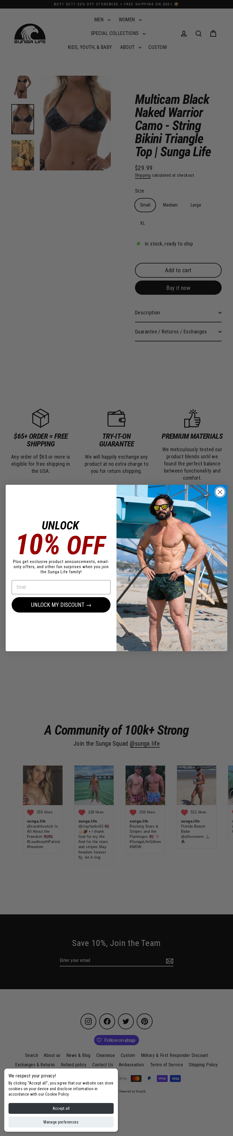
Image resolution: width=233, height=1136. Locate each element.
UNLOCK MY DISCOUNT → (61, 604)
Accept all (61, 1108)
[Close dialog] (220, 492)
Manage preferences (60, 1122)
